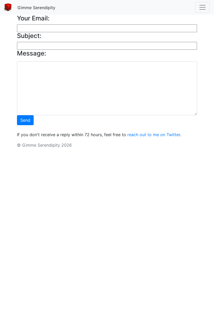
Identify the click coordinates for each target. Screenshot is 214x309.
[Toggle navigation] (202, 7)
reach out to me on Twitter (153, 134)
